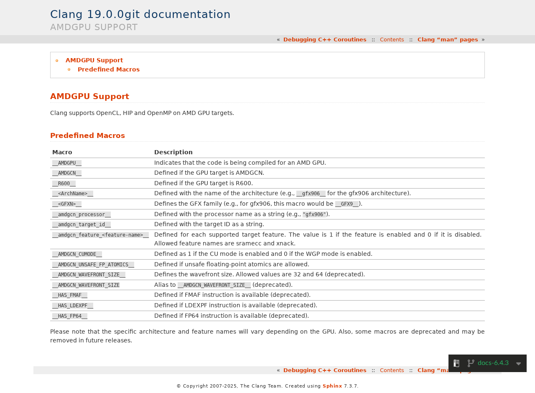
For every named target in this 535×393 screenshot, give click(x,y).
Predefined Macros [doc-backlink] (87, 135)
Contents (392, 39)
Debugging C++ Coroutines (325, 39)
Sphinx (332, 386)
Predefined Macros (109, 69)
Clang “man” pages (448, 39)
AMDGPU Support (94, 60)
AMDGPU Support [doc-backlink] (89, 96)
